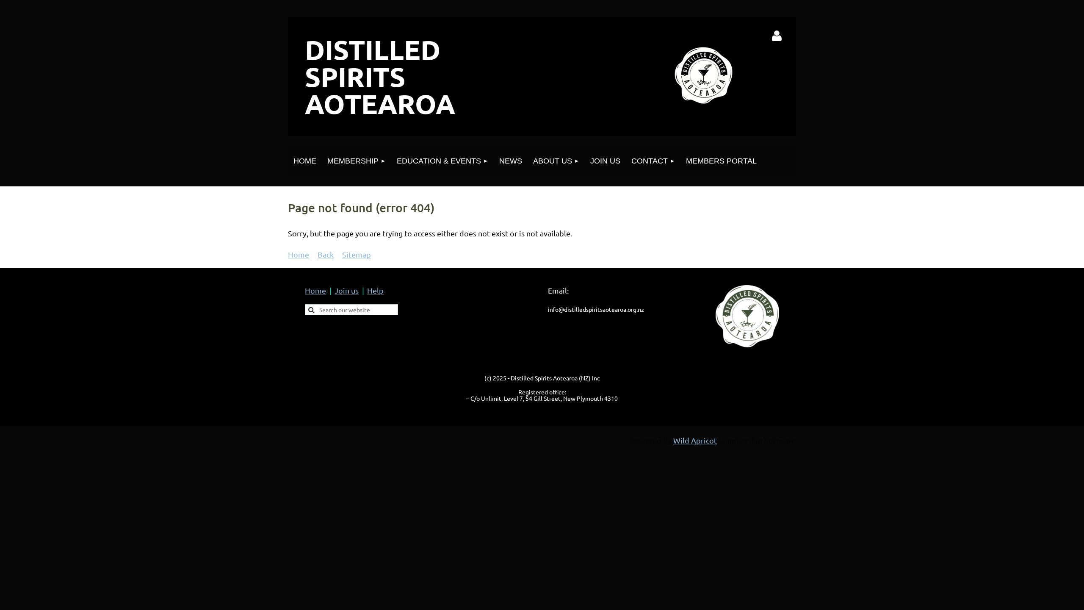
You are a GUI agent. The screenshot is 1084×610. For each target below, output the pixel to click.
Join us (347, 290)
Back (326, 254)
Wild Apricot (695, 440)
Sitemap (356, 254)
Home (298, 254)
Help (375, 290)
